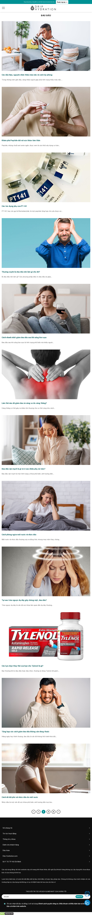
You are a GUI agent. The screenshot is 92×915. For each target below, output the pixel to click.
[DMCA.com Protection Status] (7, 913)
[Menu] (3, 8)
